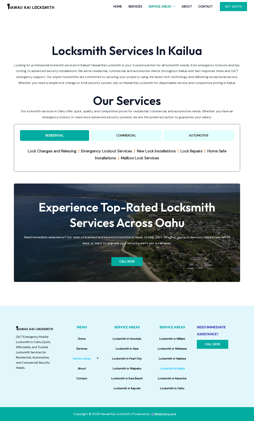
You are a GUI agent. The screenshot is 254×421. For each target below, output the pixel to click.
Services (135, 6)
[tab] (54, 135)
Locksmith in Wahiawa (172, 348)
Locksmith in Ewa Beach (127, 378)
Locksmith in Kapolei (127, 388)
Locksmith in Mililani (172, 338)
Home (117, 6)
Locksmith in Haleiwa (172, 358)
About (187, 6)
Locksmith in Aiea (127, 348)
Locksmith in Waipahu (127, 368)
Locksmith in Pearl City (127, 358)
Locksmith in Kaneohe (172, 378)
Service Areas (160, 6)
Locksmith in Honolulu (127, 338)
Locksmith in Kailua (172, 368)
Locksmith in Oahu (172, 388)
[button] (173, 7)
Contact (205, 6)
